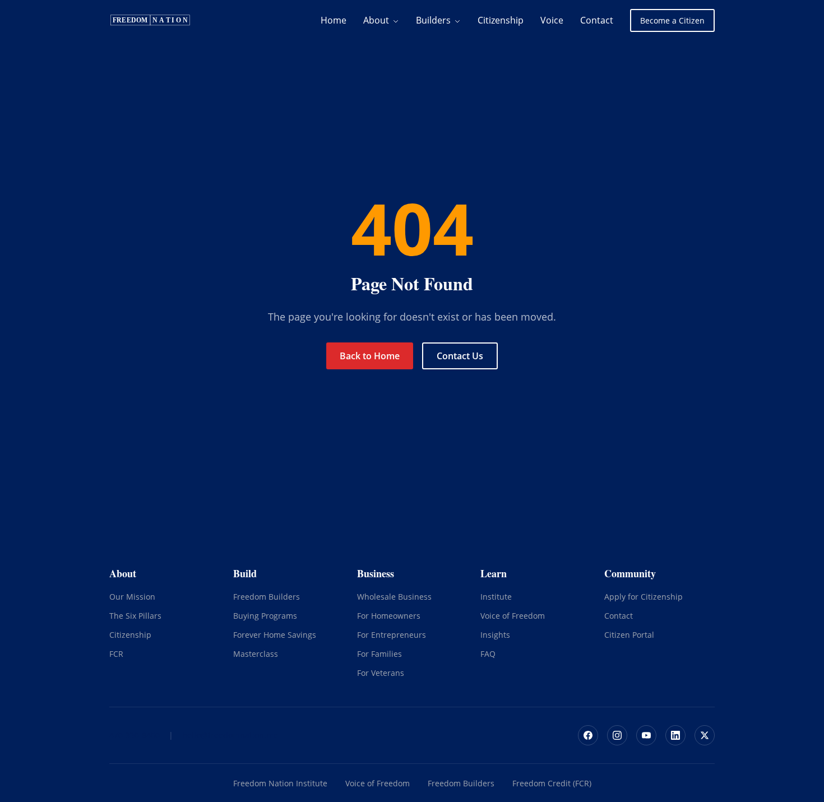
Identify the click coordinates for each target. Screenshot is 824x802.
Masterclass (255, 653)
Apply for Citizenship (643, 596)
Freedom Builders (266, 596)
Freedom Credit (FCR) (551, 783)
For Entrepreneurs (391, 634)
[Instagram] (617, 735)
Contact (596, 20)
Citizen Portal (629, 634)
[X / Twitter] (705, 735)
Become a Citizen (672, 20)
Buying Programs (265, 615)
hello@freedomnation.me (230, 735)
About (377, 20)
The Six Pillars (135, 615)
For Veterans (380, 672)
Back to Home (370, 356)
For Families (379, 653)
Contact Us (460, 356)
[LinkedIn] (675, 735)
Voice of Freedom (512, 615)
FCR (116, 653)
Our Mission (132, 596)
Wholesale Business (394, 596)
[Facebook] (588, 735)
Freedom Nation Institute (280, 783)
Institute (496, 596)
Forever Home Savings (274, 634)
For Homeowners (388, 615)
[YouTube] (646, 735)
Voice (551, 20)
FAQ (488, 653)
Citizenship (501, 20)
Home (333, 20)
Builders (434, 20)
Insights (495, 634)
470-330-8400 (134, 735)
